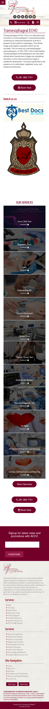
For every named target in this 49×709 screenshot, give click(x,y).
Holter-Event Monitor (15, 649)
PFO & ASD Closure (15, 623)
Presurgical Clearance (16, 644)
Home (10, 666)
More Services (24, 484)
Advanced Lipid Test (15, 634)
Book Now (21, 23)
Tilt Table (11, 608)
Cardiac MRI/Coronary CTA (18, 655)
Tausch (32, 704)
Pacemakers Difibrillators (17, 652)
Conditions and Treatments (17, 673)
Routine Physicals (14, 647)
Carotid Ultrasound (15, 618)
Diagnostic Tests (14, 613)
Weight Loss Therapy (15, 642)
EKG (9, 605)
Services (11, 671)
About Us (11, 668)
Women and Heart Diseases (18, 676)
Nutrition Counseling (15, 639)
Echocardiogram (14, 615)
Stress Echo (12, 610)
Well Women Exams (15, 637)
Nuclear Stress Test (15, 620)
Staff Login (12, 684)
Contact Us (12, 679)
